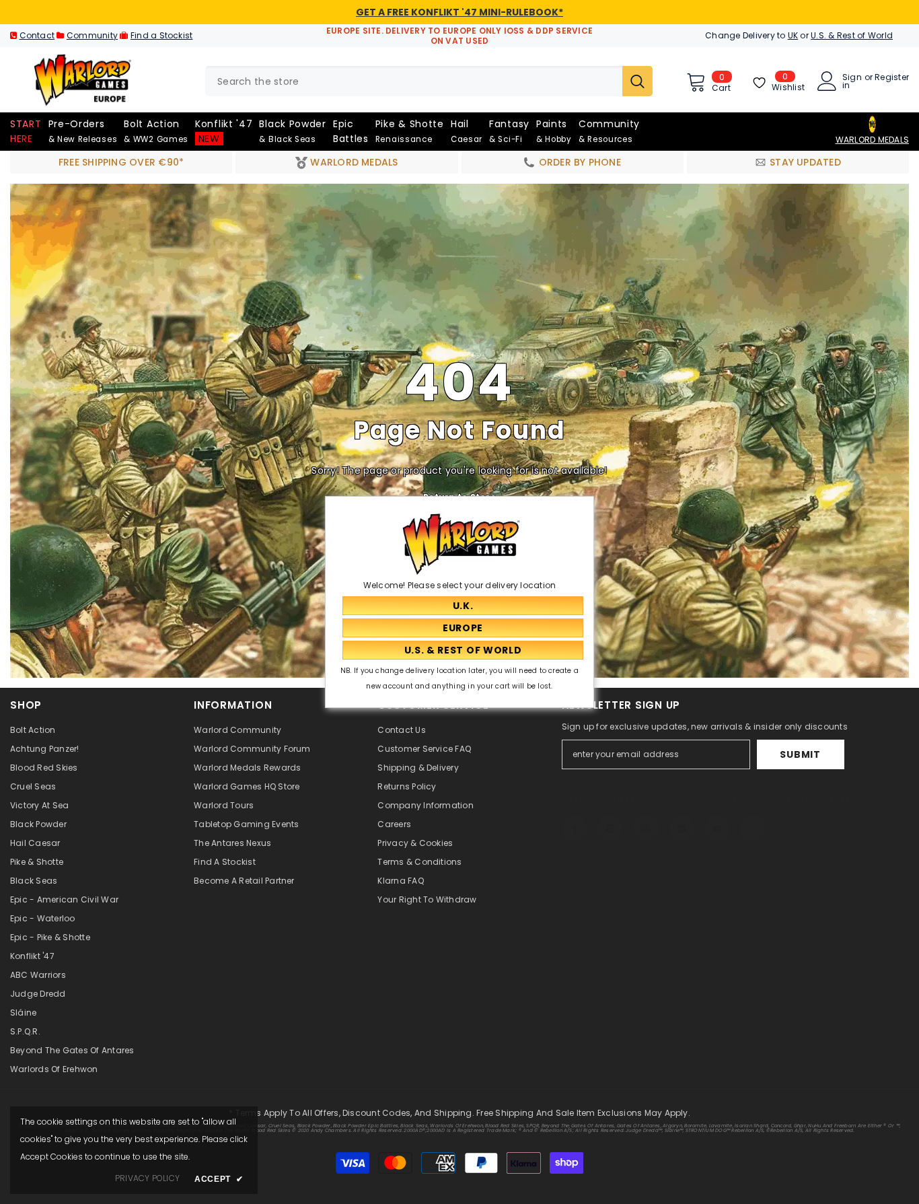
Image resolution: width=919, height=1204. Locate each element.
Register (892, 78)
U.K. (696, 800)
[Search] (429, 81)
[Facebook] (574, 828)
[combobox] (413, 81)
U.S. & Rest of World (852, 35)
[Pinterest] (646, 828)
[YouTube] (717, 828)
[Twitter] (753, 828)
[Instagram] (610, 828)
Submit (800, 754)
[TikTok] (681, 828)
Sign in (852, 81)
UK (793, 35)
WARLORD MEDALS (872, 139)
